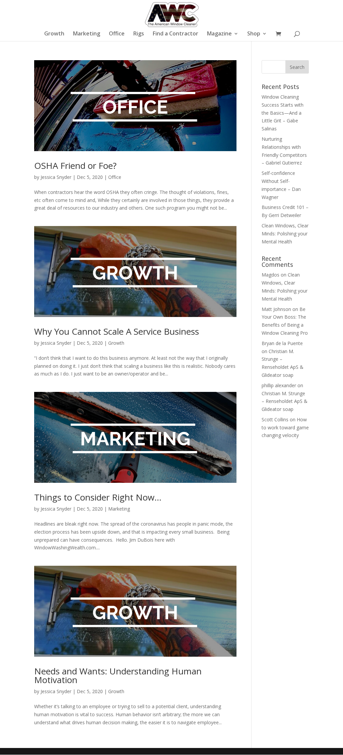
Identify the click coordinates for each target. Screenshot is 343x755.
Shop (253, 34)
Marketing (86, 34)
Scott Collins (275, 419)
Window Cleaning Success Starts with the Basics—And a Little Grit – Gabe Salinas (282, 113)
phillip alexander (279, 385)
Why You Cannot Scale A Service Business (116, 331)
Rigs (138, 34)
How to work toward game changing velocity (285, 427)
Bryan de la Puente (282, 343)
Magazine (219, 34)
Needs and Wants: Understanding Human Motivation (118, 675)
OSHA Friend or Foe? (75, 165)
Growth (54, 34)
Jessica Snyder (56, 177)
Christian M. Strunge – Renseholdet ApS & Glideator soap (284, 401)
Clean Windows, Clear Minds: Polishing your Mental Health (285, 233)
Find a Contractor (175, 34)
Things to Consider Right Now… (97, 497)
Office (117, 34)
